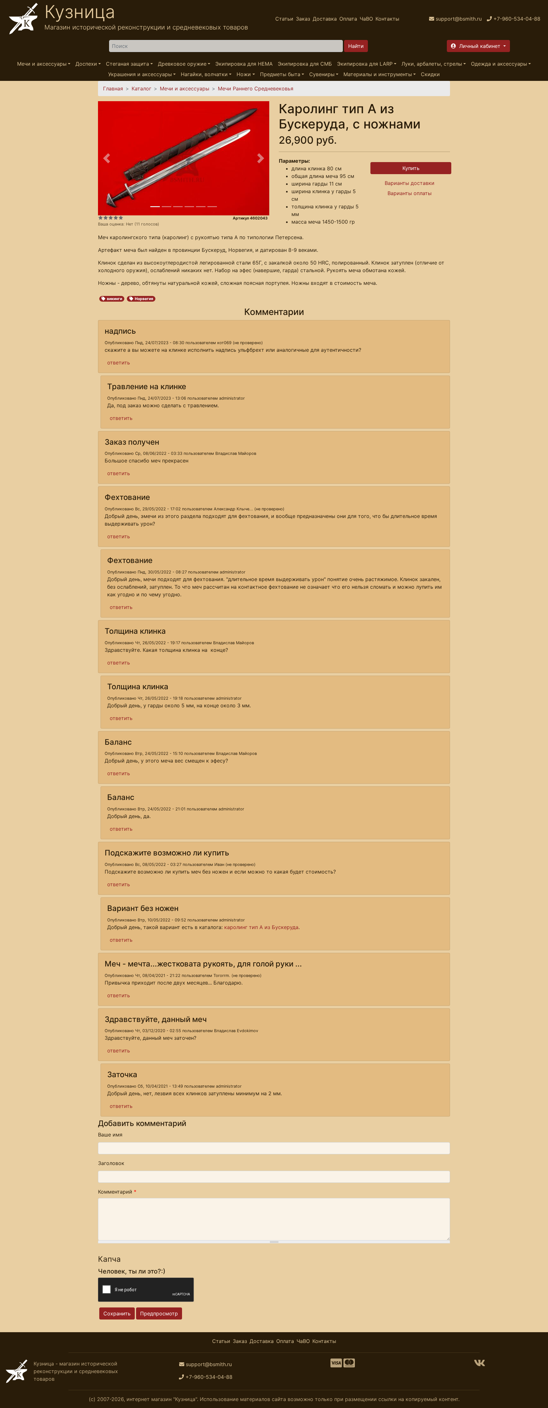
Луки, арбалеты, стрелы (431, 64)
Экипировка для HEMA (244, 64)
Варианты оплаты (410, 193)
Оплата (348, 19)
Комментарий (117, 1192)
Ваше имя (110, 1134)
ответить (118, 362)
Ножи (244, 74)
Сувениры (322, 74)
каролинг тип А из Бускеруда (261, 927)
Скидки (430, 74)
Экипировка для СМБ (305, 64)
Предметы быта (280, 74)
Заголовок (111, 1163)
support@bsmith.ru (209, 1364)
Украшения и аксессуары (140, 74)
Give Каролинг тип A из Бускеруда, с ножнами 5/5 (120, 217)
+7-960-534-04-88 (209, 1377)
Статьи (284, 19)
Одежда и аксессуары (499, 64)
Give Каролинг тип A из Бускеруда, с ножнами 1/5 (100, 217)
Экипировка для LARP (365, 64)
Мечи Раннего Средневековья (255, 88)
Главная (113, 88)
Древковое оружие (182, 64)
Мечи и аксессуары (42, 64)
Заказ (303, 19)
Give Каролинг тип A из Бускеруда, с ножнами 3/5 (110, 217)
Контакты (387, 19)
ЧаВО (366, 19)
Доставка (325, 19)
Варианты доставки (409, 183)
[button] (478, 46)
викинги (114, 298)
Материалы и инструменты (377, 74)
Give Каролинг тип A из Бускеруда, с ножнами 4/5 (115, 217)
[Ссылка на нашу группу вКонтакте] (479, 1365)
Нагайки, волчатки (204, 74)
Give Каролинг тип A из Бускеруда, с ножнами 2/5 (105, 217)
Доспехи (86, 64)
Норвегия (144, 298)
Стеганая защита (127, 64)
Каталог (141, 88)
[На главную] (23, 18)
